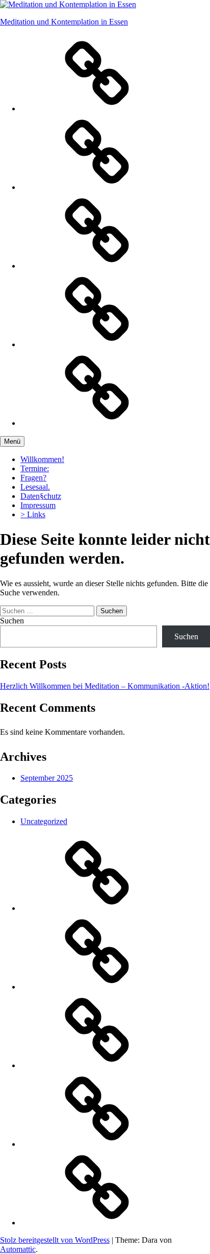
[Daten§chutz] (96, 108)
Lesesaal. (35, 487)
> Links (32, 514)
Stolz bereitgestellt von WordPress (55, 1240)
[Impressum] (96, 187)
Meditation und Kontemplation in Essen (64, 21)
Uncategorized (43, 821)
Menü (12, 441)
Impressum (38, 505)
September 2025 (46, 778)
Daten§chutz (40, 496)
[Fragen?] (96, 265)
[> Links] (96, 344)
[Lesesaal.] (96, 423)
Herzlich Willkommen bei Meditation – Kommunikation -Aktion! (104, 686)
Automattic (18, 1249)
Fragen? (33, 477)
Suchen (12, 620)
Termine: (34, 468)
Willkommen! (42, 459)
